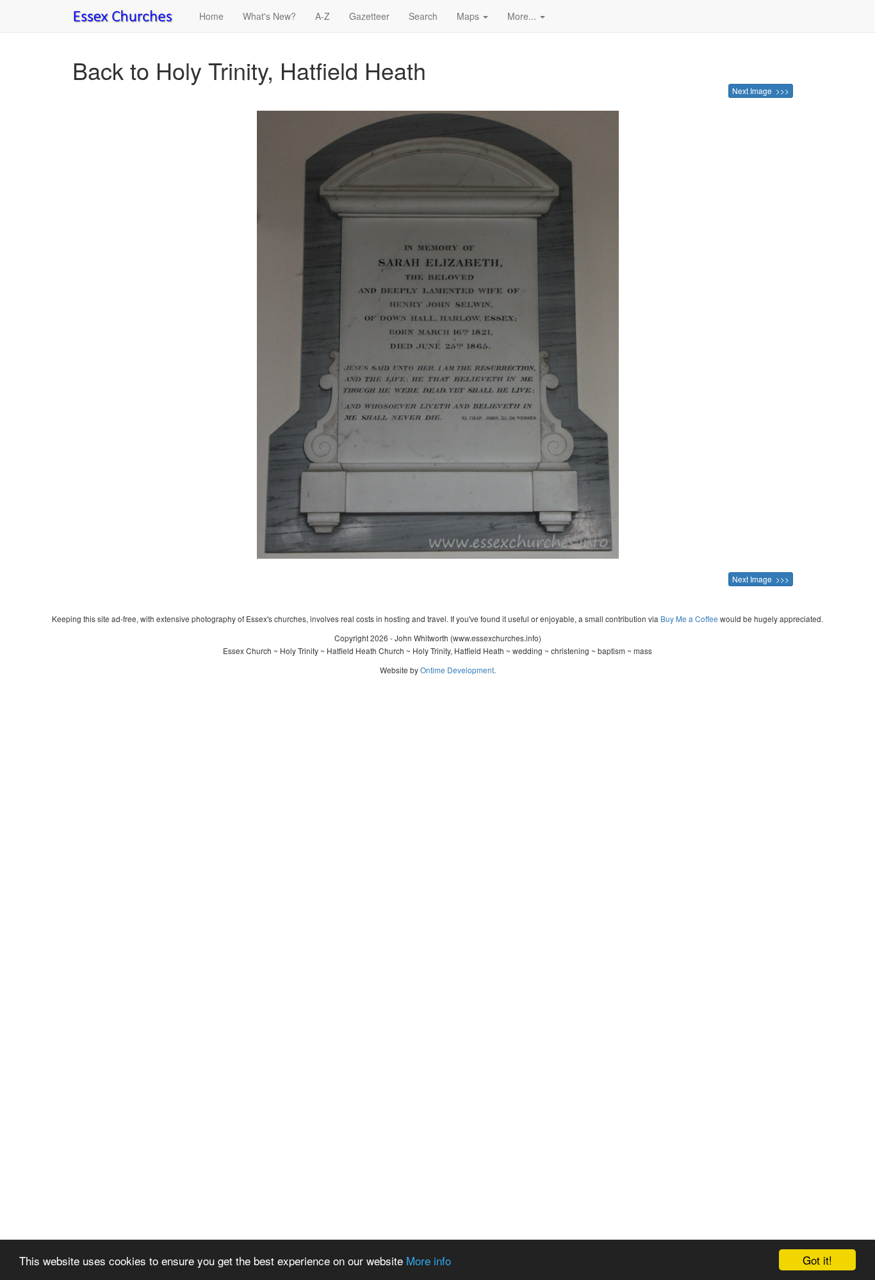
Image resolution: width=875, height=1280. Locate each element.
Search (423, 16)
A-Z (322, 16)
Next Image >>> (760, 90)
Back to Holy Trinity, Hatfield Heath (249, 70)
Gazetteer (369, 16)
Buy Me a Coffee (689, 618)
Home (211, 16)
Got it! (817, 1260)
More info (428, 1260)
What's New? (269, 16)
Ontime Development (457, 669)
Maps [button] (469, 16)
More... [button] (523, 16)
